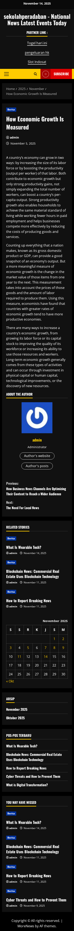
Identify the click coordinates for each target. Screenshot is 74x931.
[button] (6, 73)
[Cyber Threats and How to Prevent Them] (37, 891)
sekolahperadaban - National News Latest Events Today (37, 19)
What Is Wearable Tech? (23, 547)
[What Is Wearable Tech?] (37, 538)
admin (14, 137)
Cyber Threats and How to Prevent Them (33, 776)
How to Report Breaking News (28, 600)
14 (45, 656)
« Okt (10, 681)
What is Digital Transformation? (27, 784)
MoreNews (25, 926)
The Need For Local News (22, 505)
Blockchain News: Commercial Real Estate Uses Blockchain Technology (32, 573)
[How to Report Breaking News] (37, 592)
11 (19, 656)
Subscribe (61, 73)
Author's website (37, 456)
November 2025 (16, 709)
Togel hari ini (37, 43)
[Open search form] (35, 74)
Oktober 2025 (15, 717)
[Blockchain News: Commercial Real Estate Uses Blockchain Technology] (37, 562)
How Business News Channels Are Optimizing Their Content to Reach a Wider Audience (36, 488)
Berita (11, 109)
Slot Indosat (37, 62)
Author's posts (37, 466)
